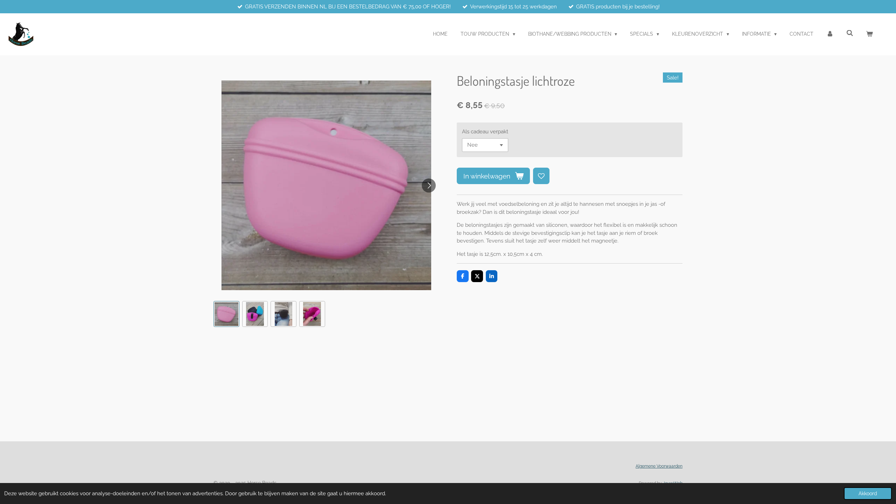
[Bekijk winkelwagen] (869, 34)
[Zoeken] (849, 33)
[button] (226, 314)
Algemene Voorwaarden (659, 466)
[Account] (829, 34)
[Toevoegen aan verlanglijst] (541, 176)
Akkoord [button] (868, 493)
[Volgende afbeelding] (429, 185)
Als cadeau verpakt (485, 131)
